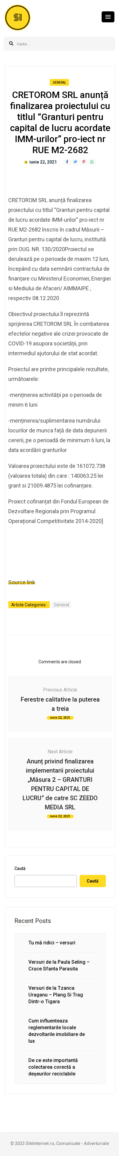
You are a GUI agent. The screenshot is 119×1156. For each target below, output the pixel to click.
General (59, 82)
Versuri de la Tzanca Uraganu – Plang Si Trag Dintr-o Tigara (55, 994)
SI (17, 17)
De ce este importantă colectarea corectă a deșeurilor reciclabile (53, 1067)
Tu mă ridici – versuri (51, 943)
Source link (21, 582)
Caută (20, 868)
